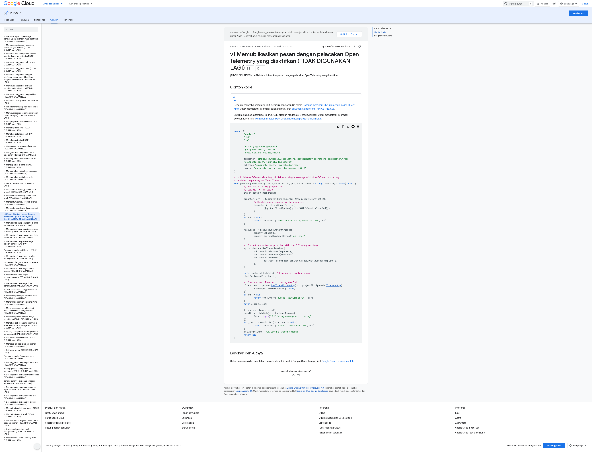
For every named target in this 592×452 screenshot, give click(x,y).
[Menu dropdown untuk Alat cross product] (92, 3)
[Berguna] (355, 46)
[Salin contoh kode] (343, 126)
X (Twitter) (460, 423)
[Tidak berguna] (359, 46)
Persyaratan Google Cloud (105, 445)
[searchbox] (21, 29)
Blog (457, 413)
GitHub (322, 413)
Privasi (67, 445)
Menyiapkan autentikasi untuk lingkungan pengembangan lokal (288, 118)
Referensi (39, 19)
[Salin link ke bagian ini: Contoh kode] (255, 87)
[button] (234, 97)
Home (233, 46)
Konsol (544, 3)
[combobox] (518, 3)
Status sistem (188, 428)
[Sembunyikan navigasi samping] (37, 446)
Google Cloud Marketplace (58, 423)
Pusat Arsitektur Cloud (330, 428)
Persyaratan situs (81, 445)
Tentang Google (53, 445)
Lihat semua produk (54, 413)
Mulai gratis (578, 13)
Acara (458, 418)
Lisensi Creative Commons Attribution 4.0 (305, 388)
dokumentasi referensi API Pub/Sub (313, 108)
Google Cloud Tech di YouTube (470, 432)
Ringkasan (9, 19)
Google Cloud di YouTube (467, 428)
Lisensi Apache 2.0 (244, 391)
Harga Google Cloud (54, 418)
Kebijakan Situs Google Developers (312, 391)
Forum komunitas (190, 413)
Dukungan (187, 418)
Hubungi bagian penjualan (57, 428)
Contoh (54, 19)
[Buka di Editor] (348, 126)
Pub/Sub (15, 13)
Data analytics (263, 46)
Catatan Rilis (188, 423)
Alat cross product (79, 3)
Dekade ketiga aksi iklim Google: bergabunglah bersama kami (151, 445)
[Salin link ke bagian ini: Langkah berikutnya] (266, 353)
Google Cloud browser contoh (338, 361)
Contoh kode (325, 423)
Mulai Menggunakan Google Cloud (335, 418)
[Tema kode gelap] (338, 126)
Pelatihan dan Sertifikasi (330, 432)
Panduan (24, 19)
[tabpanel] (296, 223)
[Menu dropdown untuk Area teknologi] (62, 3)
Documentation (246, 46)
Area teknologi (51, 3)
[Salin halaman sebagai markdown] (258, 68)
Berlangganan (554, 445)
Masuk (585, 3)
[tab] (234, 97)
